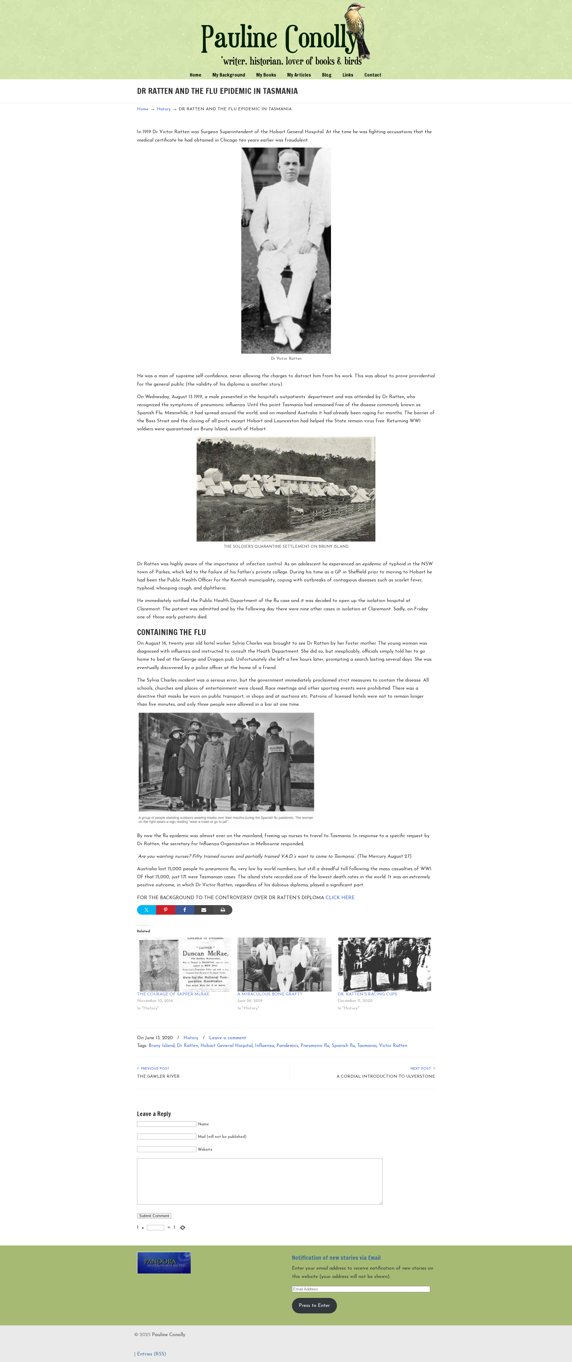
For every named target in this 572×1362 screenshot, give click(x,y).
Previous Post (154, 1069)
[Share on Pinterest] (165, 910)
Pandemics (287, 1046)
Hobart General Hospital (226, 1046)
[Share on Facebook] (184, 910)
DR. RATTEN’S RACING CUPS (367, 994)
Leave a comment (227, 1038)
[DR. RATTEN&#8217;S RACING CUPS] (385, 965)
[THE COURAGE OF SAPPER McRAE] (184, 965)
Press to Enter (314, 1305)
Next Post (422, 1069)
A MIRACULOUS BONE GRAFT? (269, 994)
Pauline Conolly (286, 34)
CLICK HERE (340, 898)
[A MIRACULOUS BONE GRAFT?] (284, 965)
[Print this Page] (222, 910)
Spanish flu (343, 1046)
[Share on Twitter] (146, 910)
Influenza (264, 1046)
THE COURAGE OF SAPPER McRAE (173, 994)
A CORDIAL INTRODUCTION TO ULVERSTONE (386, 1076)
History (164, 109)
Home (143, 109)
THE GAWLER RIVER (158, 1076)
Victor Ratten (393, 1046)
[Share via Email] (203, 910)
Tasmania (367, 1046)
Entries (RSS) (151, 1354)
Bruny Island (162, 1046)
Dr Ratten (187, 1046)
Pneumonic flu (315, 1046)
